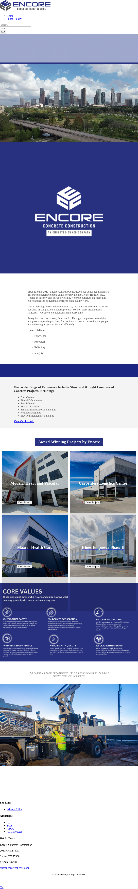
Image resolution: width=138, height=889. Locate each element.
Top (2, 887)
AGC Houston (14, 831)
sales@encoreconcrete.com (14, 867)
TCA (9, 825)
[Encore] (25, 10)
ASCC (10, 828)
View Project (24, 502)
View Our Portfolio (24, 421)
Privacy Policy (14, 809)
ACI (9, 822)
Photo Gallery (14, 18)
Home (10, 15)
